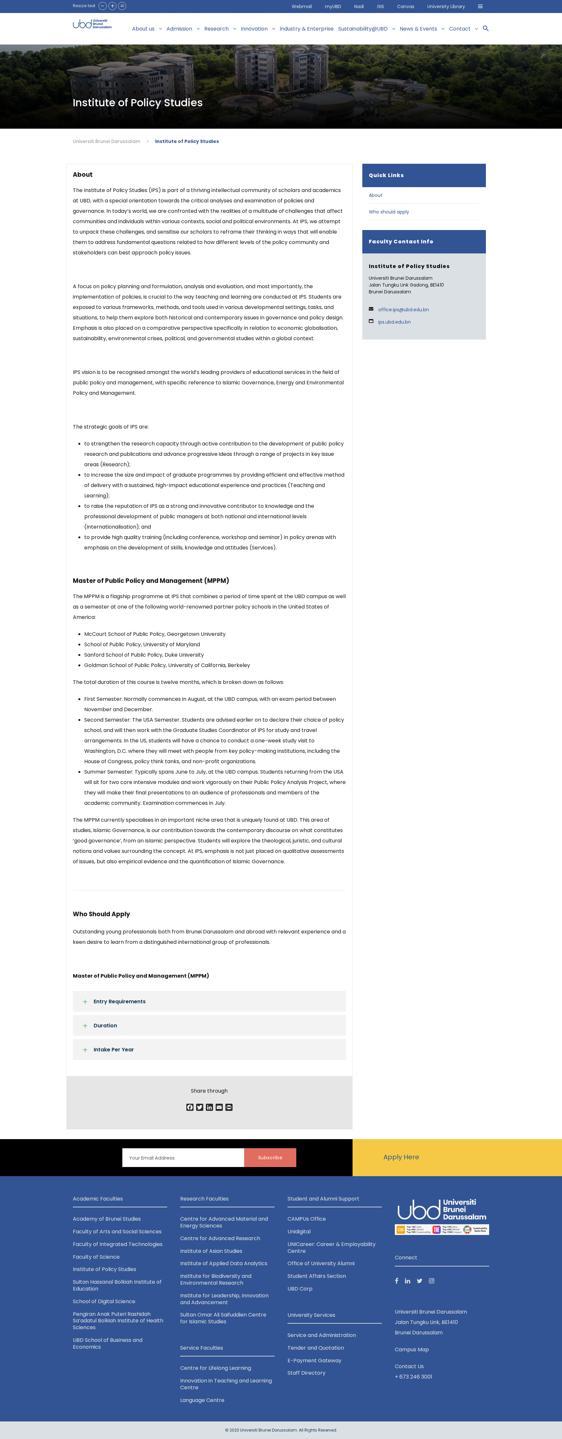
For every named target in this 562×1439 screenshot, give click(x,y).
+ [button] (112, 6)
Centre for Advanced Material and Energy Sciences (224, 1222)
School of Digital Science (104, 1301)
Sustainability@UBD (363, 28)
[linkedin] (407, 1281)
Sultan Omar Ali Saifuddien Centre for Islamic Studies (223, 1318)
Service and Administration (322, 1335)
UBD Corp (300, 1288)
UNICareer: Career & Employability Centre (332, 1247)
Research (216, 28)
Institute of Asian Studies (211, 1251)
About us (143, 28)
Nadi (359, 6)
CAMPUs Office (307, 1219)
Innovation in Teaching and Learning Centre (226, 1384)
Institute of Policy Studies (104, 1269)
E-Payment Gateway (314, 1360)
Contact (460, 28)
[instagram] (431, 1281)
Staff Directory (307, 1373)
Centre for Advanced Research (220, 1238)
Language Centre (202, 1400)
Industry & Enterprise (307, 28)
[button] (480, 6)
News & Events (418, 28)
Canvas (405, 6)
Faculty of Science (96, 1257)
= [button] (122, 6)
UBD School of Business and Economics (107, 1343)
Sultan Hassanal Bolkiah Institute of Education (117, 1285)
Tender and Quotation (316, 1348)
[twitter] (419, 1281)
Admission (179, 28)
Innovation (254, 28)
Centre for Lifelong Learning (215, 1368)
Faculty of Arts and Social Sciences (117, 1231)
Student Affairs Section (317, 1276)
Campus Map (412, 1349)
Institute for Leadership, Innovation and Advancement (224, 1299)
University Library (446, 6)
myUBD (333, 6)
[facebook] (396, 1281)
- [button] (102, 6)
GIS (380, 6)
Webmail (302, 6)
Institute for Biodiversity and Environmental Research (215, 1279)
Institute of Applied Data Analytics (223, 1263)
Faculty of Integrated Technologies (118, 1244)
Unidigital (299, 1231)
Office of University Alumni (321, 1263)
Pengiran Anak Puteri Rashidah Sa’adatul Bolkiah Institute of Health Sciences (118, 1320)
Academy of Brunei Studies (107, 1219)
